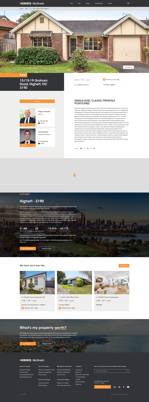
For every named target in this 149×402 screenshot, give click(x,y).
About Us (78, 372)
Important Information (82, 374)
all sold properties (62, 240)
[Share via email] (81, 148)
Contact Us (79, 369)
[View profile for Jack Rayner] (37, 138)
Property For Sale (25, 369)
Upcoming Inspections (26, 374)
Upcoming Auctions (26, 377)
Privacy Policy (23, 394)
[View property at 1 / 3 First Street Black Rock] (74, 291)
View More (123, 265)
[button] (75, 175)
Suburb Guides (47, 248)
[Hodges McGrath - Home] (32, 3)
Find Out (28, 343)
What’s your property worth (46, 369)
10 (34, 68)
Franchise (78, 384)
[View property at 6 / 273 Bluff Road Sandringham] (111, 291)
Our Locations (61, 374)
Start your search (43, 383)
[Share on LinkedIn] (88, 149)
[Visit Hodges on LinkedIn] (119, 387)
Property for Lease (62, 383)
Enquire (37, 101)
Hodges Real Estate (40, 237)
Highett (39, 235)
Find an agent (42, 374)
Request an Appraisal (44, 372)
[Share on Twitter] (94, 148)
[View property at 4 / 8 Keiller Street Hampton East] (37, 291)
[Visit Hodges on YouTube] (128, 387)
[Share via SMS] (84, 148)
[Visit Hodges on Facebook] (123, 387)
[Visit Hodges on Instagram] (115, 387)
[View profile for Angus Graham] (37, 117)
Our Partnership (80, 377)
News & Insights (80, 381)
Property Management (64, 369)
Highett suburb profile (32, 240)
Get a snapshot (27, 248)
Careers (78, 379)
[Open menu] (128, 3)
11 (35, 68)
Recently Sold (24, 372)
